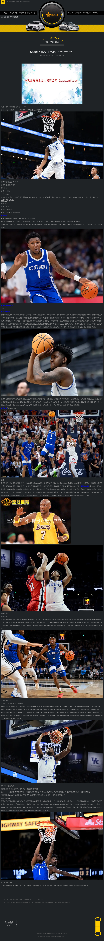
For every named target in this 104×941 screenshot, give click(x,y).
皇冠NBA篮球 (13, 13)
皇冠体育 (48, 936)
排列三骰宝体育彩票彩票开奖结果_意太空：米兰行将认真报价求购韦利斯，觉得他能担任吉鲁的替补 (38, 902)
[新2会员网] (52, 14)
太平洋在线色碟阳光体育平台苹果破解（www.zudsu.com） (25, 899)
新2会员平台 (31, 13)
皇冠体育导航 (42, 936)
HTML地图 (64, 933)
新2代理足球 (86, 13)
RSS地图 (58, 933)
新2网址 (95, 13)
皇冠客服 (59, 936)
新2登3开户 (69, 13)
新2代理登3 (78, 13)
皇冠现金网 (22, 13)
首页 (5, 13)
